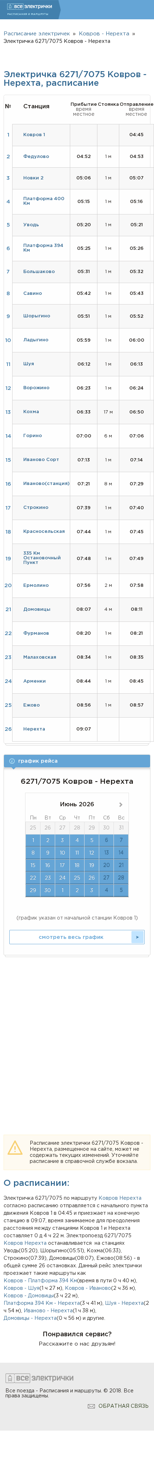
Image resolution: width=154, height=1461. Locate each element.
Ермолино (36, 586)
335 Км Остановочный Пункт (42, 558)
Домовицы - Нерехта (30, 1318)
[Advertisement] (77, 1037)
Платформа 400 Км (43, 201)
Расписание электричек (37, 33)
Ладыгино (35, 340)
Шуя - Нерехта (124, 1303)
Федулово (36, 157)
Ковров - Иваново (88, 1288)
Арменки (34, 681)
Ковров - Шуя (21, 1288)
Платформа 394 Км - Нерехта (42, 1303)
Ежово (31, 705)
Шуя (28, 364)
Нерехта (130, 1198)
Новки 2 (33, 178)
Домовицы (36, 609)
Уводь (31, 225)
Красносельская (44, 532)
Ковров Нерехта (25, 1243)
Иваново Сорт (41, 460)
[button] (77, 761)
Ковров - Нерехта (104, 33)
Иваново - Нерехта (48, 1311)
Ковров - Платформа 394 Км (40, 1281)
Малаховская (39, 657)
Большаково (39, 272)
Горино (32, 436)
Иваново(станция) (46, 484)
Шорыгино (36, 316)
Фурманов (36, 633)
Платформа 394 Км (43, 248)
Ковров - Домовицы (29, 1296)
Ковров (108, 1198)
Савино (32, 294)
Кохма (31, 412)
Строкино (35, 508)
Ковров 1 (34, 135)
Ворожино (36, 388)
